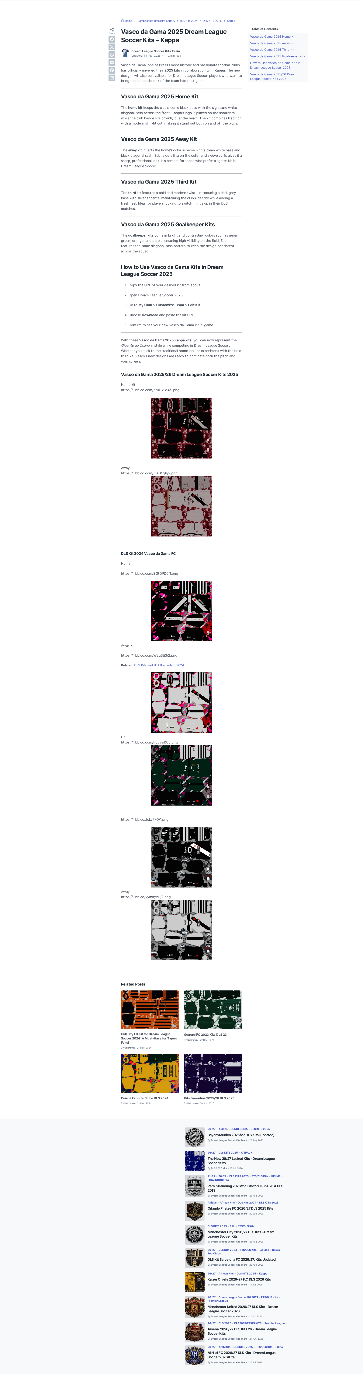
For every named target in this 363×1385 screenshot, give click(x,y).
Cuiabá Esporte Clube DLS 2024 (144, 1098)
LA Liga (264, 1249)
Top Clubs (214, 1253)
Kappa (263, 1273)
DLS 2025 (225, 1323)
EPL (232, 1226)
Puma (279, 1346)
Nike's (276, 1249)
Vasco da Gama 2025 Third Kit (272, 49)
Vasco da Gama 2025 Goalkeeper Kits (277, 56)
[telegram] (112, 62)
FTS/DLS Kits (260, 1176)
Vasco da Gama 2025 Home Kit (273, 36)
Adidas (223, 1128)
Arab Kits (224, 1346)
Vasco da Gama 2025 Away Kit (272, 43)
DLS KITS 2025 (260, 1128)
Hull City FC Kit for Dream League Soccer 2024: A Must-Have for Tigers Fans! (149, 1038)
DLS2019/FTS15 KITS (247, 1323)
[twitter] (112, 47)
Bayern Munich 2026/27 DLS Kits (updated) (241, 1135)
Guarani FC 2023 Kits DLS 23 (205, 1034)
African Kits (227, 1202)
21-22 (211, 1176)
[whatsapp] (112, 54)
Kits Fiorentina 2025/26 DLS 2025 (209, 1098)
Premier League (218, 1300)
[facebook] (112, 39)
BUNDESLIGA (239, 1128)
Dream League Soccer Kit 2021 (238, 1297)
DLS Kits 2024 (247, 1202)
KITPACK (247, 1152)
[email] (112, 78)
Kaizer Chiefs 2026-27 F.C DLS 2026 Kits (239, 1279)
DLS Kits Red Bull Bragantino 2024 (159, 665)
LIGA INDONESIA (218, 1180)
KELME (276, 1176)
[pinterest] (112, 70)
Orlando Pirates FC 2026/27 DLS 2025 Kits (240, 1208)
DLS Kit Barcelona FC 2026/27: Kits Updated (242, 1259)
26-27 (212, 1128)
